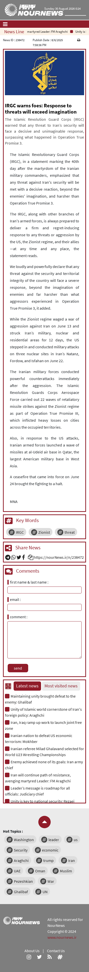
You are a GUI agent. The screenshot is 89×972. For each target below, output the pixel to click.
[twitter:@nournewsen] (39, 957)
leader (53, 839)
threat (70, 532)
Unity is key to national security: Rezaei (42, 801)
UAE (17, 870)
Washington (24, 839)
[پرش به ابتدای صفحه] (44, 822)
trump (48, 860)
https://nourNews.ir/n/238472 (59, 557)
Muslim (66, 870)
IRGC (20, 532)
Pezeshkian (23, 881)
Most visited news (61, 686)
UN (45, 891)
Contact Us (56, 950)
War (50, 881)
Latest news (27, 686)
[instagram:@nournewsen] (29, 957)
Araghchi (21, 860)
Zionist (44, 532)
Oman (40, 870)
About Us (32, 950)
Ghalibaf (21, 891)
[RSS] (49, 957)
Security (20, 850)
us (76, 839)
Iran (71, 860)
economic (50, 850)
